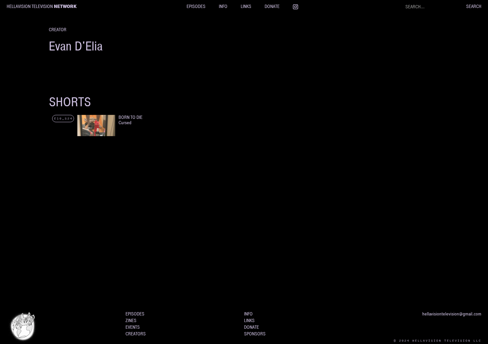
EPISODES (196, 6)
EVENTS (132, 327)
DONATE (272, 6)
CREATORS (135, 334)
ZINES (130, 320)
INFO (223, 6)
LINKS (246, 6)
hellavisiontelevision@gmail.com (451, 314)
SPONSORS (255, 334)
